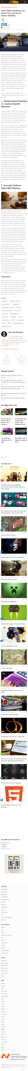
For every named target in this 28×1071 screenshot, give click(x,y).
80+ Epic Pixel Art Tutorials (8, 535)
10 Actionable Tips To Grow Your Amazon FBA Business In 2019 (20, 421)
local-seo (5, 317)
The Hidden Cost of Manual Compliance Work (21, 440)
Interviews (4, 968)
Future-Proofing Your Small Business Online (14, 398)
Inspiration (4, 965)
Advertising (4, 889)
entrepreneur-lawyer (8, 307)
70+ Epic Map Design (6, 668)
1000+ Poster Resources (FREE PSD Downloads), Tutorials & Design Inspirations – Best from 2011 (13, 486)
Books (3, 986)
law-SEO (5, 313)
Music (2, 1034)
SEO (15, 7)
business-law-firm (15, 301)
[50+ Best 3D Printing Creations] (14, 568)
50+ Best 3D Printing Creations (9, 579)
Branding (3, 894)
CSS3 (2, 937)
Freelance (4, 907)
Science (3, 1039)
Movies (3, 1032)
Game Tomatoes (5, 843)
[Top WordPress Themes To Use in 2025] (7, 431)
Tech (13, 320)
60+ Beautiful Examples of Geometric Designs (13, 623)
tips (4, 323)
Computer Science (6, 935)
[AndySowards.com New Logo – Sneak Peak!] (14, 725)
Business (4, 7)
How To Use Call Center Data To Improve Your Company (6, 421)
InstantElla (3, 846)
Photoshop (4, 973)
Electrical (4, 993)
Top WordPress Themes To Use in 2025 (6, 440)
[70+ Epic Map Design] (14, 657)
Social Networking (6, 917)
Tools (3, 1047)
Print (2, 976)
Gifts (2, 1016)
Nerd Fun (3, 1037)
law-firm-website (7, 310)
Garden (3, 1011)
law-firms (17, 310)
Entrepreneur (5, 899)
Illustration (4, 963)
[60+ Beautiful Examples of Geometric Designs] (14, 612)
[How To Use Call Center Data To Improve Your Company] (7, 411)
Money (3, 1029)
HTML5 (2, 940)
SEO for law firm (18, 84)
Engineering (4, 996)
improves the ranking (8, 135)
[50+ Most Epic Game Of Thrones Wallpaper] (14, 546)
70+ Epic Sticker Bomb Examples (10, 714)
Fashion (3, 1001)
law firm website (13, 225)
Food (2, 1004)
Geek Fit (3, 1014)
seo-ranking (6, 320)
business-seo (6, 304)
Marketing (10, 7)
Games (3, 1009)
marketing (13, 317)
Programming (5, 950)
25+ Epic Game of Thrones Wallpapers (11, 783)
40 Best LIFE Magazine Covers (9, 646)
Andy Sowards (6, 27)
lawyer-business (15, 313)
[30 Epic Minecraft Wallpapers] (14, 590)
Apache (3, 927)
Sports (3, 1044)
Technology (21, 320)
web (9, 323)
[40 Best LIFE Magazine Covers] (14, 634)
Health (3, 1019)
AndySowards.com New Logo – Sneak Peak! (13, 736)
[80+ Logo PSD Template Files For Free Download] (14, 794)
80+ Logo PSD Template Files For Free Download (11, 806)
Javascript (4, 943)
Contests (4, 960)
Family (3, 998)
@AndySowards (5, 345)
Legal (2, 909)
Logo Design (4, 970)
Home (2, 1024)
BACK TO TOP (24, 1069)
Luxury (3, 1027)
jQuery (3, 945)
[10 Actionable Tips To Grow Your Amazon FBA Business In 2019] (21, 411)
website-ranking (7, 326)
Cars (2, 988)
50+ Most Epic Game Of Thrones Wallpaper (12, 557)
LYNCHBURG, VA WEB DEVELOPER (18, 1064)
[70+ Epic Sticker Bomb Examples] (14, 703)
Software (4, 1042)
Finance (3, 904)
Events (3, 902)
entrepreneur (16, 304)
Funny (3, 1006)
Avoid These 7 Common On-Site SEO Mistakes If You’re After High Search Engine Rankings (14, 759)
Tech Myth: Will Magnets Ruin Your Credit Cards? (12, 691)
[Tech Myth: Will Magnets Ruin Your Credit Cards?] (14, 679)
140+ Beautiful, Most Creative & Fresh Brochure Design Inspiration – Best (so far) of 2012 (13, 512)
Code (2, 932)
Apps (2, 930)
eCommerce (4, 897)
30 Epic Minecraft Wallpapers (8, 601)
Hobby (3, 1021)
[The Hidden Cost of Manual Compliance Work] (21, 431)
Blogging (4, 892)
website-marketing (18, 323)
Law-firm (18, 307)
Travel (3, 1050)
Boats (3, 983)
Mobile (3, 948)
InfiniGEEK (3, 844)
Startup (3, 920)
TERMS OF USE (9, 1067)
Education (4, 991)
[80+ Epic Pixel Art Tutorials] (14, 524)
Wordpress (4, 953)
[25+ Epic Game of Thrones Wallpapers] (14, 771)
